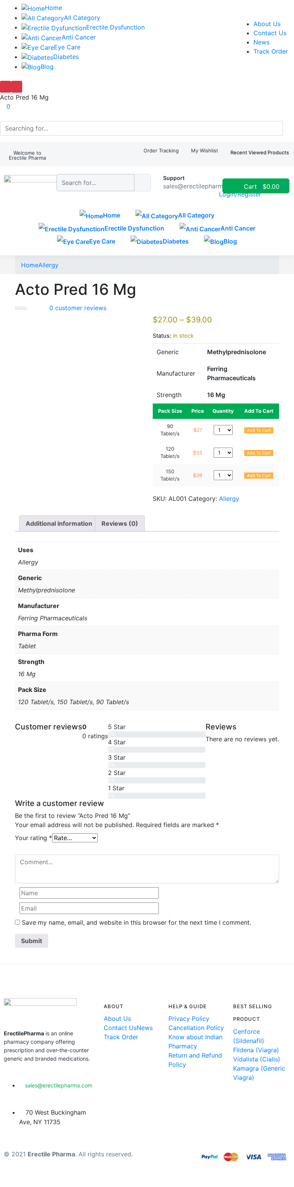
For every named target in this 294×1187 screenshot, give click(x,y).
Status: (162, 335)
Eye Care (67, 47)
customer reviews (77, 308)
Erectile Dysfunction (115, 27)
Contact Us (269, 33)
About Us (267, 24)
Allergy (48, 265)
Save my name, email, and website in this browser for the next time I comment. (136, 922)
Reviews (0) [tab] (119, 523)
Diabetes (66, 56)
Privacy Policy (188, 1018)
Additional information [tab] (59, 523)
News (261, 42)
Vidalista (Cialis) (256, 1059)
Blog (47, 66)
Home (53, 7)
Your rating (33, 838)
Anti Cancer (79, 37)
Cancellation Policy (196, 1028)
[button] (27, 155)
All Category (82, 17)
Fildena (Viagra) (256, 1050)
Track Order (270, 51)
